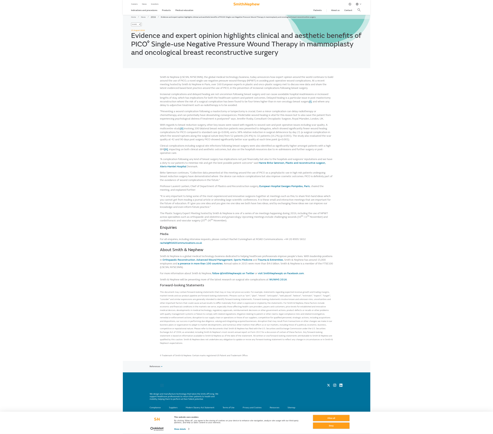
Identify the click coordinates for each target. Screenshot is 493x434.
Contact (348, 10)
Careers (134, 4)
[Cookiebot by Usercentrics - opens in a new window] (157, 429)
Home (133, 17)
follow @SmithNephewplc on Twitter (233, 273)
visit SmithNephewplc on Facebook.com (281, 273)
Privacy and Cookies (252, 407)
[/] (162, 386)
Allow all (331, 418)
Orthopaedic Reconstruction (179, 259)
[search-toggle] (359, 11)
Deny (331, 425)
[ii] (181, 128)
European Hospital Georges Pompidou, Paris (284, 186)
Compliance (155, 407)
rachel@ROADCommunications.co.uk (181, 243)
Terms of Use (228, 407)
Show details (180, 429)
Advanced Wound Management (214, 259)
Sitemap (291, 407)
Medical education (184, 10)
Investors (155, 4)
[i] (310, 101)
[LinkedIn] (340, 386)
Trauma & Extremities (270, 259)
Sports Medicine (243, 259)
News (144, 4)
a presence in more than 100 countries (200, 263)
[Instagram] (334, 386)
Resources (274, 407)
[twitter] (328, 386)
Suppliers (173, 407)
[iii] (166, 149)
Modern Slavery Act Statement (200, 407)
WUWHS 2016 (278, 279)
